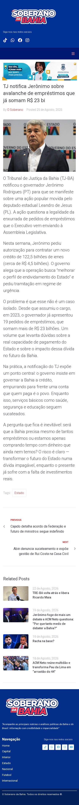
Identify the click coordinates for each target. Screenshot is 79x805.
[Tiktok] (5, 40)
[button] (73, 53)
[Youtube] (71, 747)
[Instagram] (27, 40)
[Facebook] (20, 40)
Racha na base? (43, 641)
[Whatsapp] (13, 40)
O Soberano (15, 109)
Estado (19, 493)
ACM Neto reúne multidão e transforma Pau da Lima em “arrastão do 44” (52, 667)
